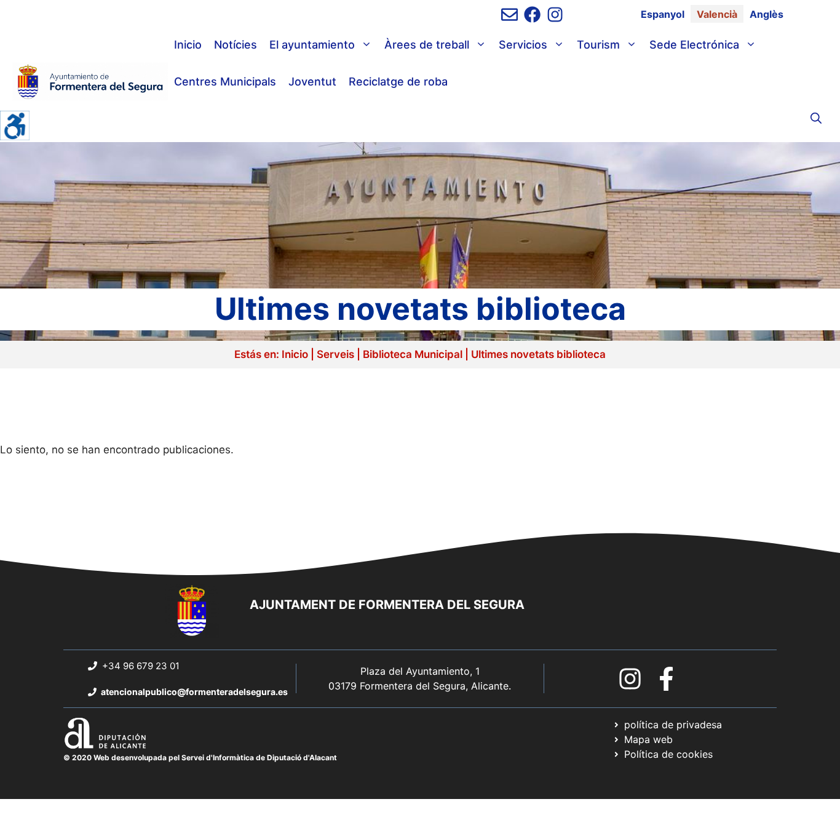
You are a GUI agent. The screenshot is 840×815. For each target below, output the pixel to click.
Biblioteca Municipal (412, 354)
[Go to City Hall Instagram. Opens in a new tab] (630, 679)
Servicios (523, 44)
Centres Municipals (225, 81)
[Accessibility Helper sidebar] (15, 125)
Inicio (188, 44)
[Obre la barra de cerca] (816, 118)
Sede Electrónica (694, 44)
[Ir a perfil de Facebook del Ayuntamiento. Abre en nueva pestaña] (532, 14)
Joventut (312, 81)
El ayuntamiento (312, 44)
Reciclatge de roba (398, 81)
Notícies (235, 44)
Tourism (598, 44)
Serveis (335, 354)
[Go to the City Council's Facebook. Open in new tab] (666, 679)
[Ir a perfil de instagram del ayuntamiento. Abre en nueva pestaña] (555, 14)
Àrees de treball (426, 44)
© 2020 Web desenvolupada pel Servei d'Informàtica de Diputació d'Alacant (200, 757)
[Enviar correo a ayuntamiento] (509, 14)
